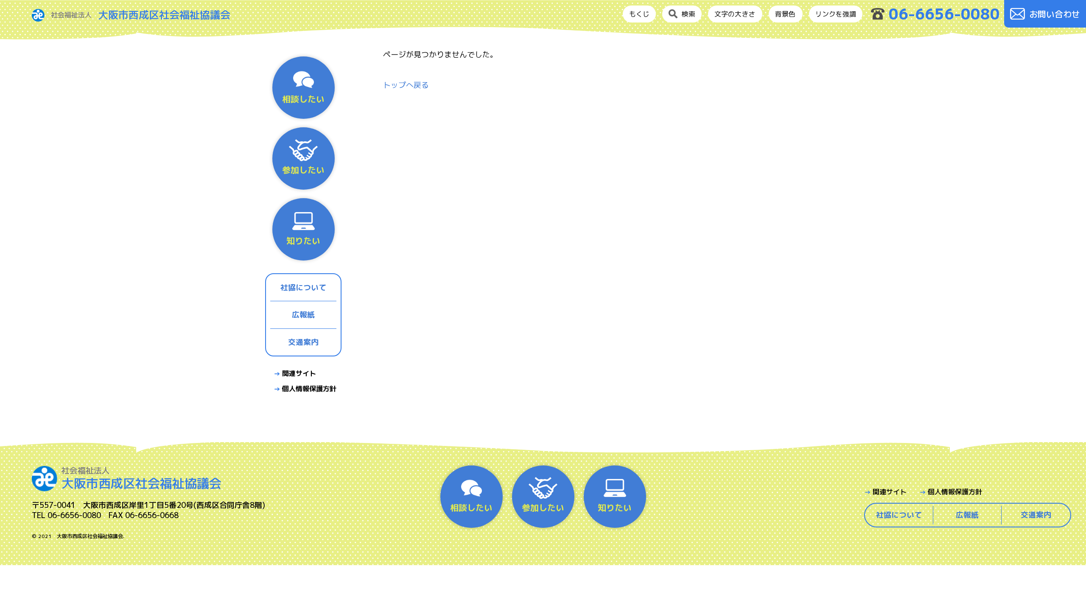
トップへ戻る (406, 85)
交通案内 (303, 342)
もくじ (639, 14)
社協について (303, 287)
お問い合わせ (1054, 14)
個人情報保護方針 (309, 388)
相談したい (303, 99)
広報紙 (303, 315)
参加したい (303, 170)
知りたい (303, 241)
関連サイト (299, 373)
